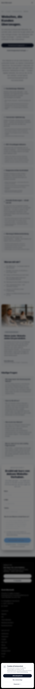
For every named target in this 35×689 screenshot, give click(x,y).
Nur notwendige (17, 680)
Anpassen (17, 684)
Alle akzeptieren (18, 675)
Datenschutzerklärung (22, 672)
